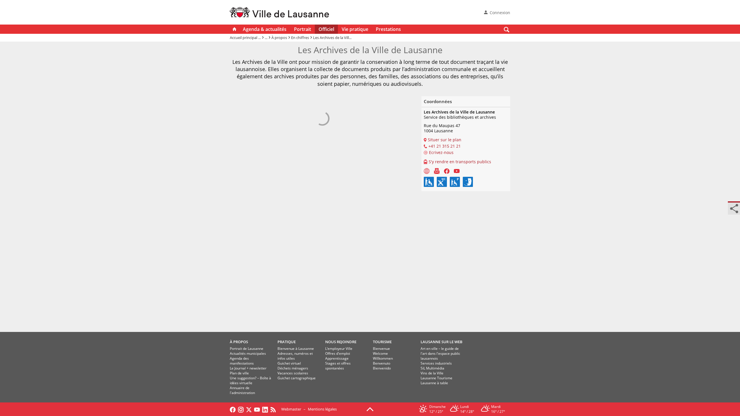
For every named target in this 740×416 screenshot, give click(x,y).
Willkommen (383, 358)
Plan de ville (239, 373)
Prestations (388, 29)
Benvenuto (381, 363)
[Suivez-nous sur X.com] (249, 409)
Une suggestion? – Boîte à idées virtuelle (250, 380)
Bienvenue (381, 348)
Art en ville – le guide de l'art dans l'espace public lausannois (440, 353)
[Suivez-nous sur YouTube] (257, 409)
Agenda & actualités (264, 29)
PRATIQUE (287, 341)
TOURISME (382, 341)
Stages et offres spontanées (338, 366)
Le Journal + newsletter (248, 368)
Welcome (380, 353)
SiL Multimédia (432, 368)
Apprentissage (337, 358)
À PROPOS (239, 341)
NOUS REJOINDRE (340, 341)
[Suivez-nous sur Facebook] (233, 409)
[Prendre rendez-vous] (427, 171)
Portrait (302, 29)
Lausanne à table (434, 382)
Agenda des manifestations (242, 361)
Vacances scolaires (293, 373)
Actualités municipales (248, 353)
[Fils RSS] (274, 409)
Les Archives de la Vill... (332, 37)
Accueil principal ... (245, 37)
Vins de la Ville (432, 373)
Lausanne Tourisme (436, 378)
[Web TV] (457, 171)
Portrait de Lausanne (246, 348)
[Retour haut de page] (370, 408)
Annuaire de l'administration (242, 390)
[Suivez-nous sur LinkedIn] (265, 409)
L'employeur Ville (338, 348)
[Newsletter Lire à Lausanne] (437, 171)
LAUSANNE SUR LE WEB (441, 341)
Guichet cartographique (297, 378)
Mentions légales (322, 409)
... (266, 37)
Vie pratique (355, 29)
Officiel (326, 29)
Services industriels (436, 363)
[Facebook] (446, 171)
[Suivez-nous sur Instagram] (241, 409)
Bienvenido (382, 368)
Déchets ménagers (293, 368)
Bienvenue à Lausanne (296, 348)
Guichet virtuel (289, 363)
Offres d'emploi (337, 353)
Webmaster (291, 409)
